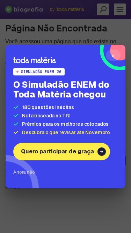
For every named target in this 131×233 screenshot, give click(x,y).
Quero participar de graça (57, 151)
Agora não (24, 172)
